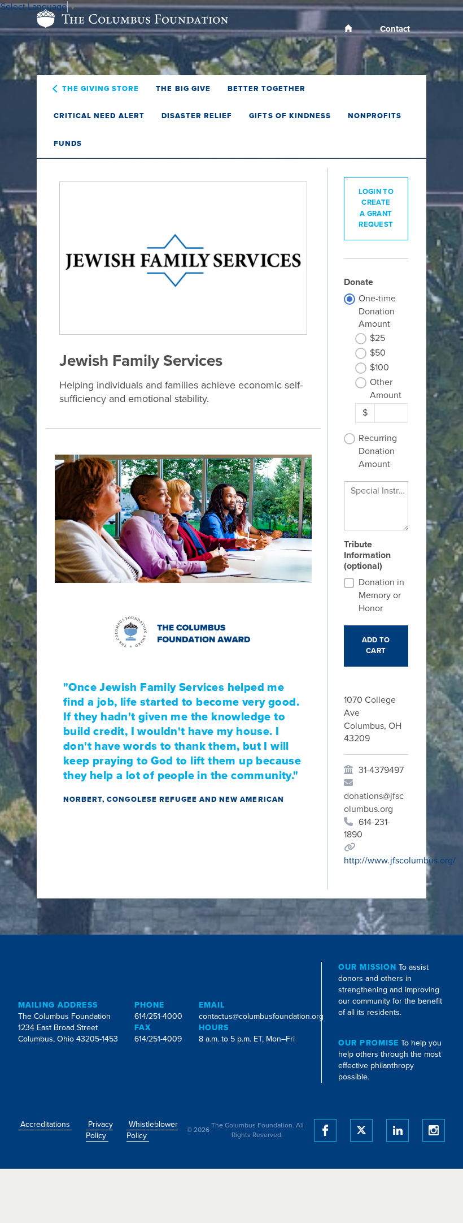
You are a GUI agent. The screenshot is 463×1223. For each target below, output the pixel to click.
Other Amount (385, 389)
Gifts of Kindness (290, 115)
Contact (395, 29)
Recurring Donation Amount (378, 451)
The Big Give (183, 88)
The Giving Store (100, 88)
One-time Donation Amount (377, 311)
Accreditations (45, 1124)
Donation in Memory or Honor (381, 595)
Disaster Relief (197, 115)
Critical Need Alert (99, 115)
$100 (379, 367)
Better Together (267, 88)
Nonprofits (374, 115)
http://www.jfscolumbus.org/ (400, 860)
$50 (378, 352)
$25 (377, 338)
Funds (68, 143)
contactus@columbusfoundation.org (261, 1016)
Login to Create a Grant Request (376, 208)
